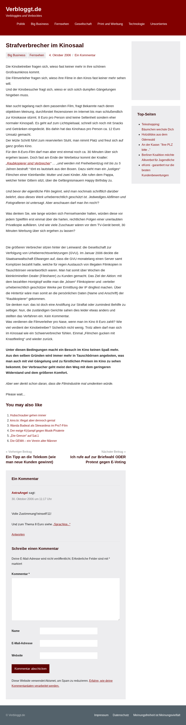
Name (16, 630)
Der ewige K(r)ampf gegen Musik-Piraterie (37, 430)
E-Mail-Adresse (22, 643)
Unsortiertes (158, 24)
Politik (21, 24)
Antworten (18, 534)
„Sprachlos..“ (61, 524)
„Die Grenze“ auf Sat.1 (24, 435)
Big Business (40, 24)
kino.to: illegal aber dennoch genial (32, 420)
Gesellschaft (83, 24)
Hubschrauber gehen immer (28, 415)
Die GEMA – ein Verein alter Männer (33, 440)
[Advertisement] (161, 70)
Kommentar (21, 573)
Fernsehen (61, 24)
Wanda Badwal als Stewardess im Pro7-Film (39, 425)
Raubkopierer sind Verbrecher (28, 163)
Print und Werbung (110, 24)
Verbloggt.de (23, 9)
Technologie (137, 24)
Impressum (101, 715)
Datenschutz (121, 715)
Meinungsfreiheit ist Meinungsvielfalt (156, 715)
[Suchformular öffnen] (175, 24)
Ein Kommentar (85, 55)
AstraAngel (20, 493)
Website (17, 655)
